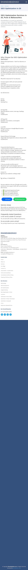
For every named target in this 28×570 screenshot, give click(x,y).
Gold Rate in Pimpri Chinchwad (8, 298)
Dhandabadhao (10, 2)
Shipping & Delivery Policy (6, 277)
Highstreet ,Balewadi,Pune (6, 305)
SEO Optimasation (5, 287)
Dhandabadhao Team (17, 568)
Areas (2, 303)
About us (3, 261)
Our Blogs (3, 266)
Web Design (3, 283)
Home (2, 6)
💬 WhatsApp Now (20, 199)
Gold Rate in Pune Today (6, 296)
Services (7, 6)
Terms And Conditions (6, 272)
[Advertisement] (14, 381)
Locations (3, 294)
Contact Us (3, 268)
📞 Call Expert (7, 199)
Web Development (5, 285)
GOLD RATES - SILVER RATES (7, 270)
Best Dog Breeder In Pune (6, 292)
